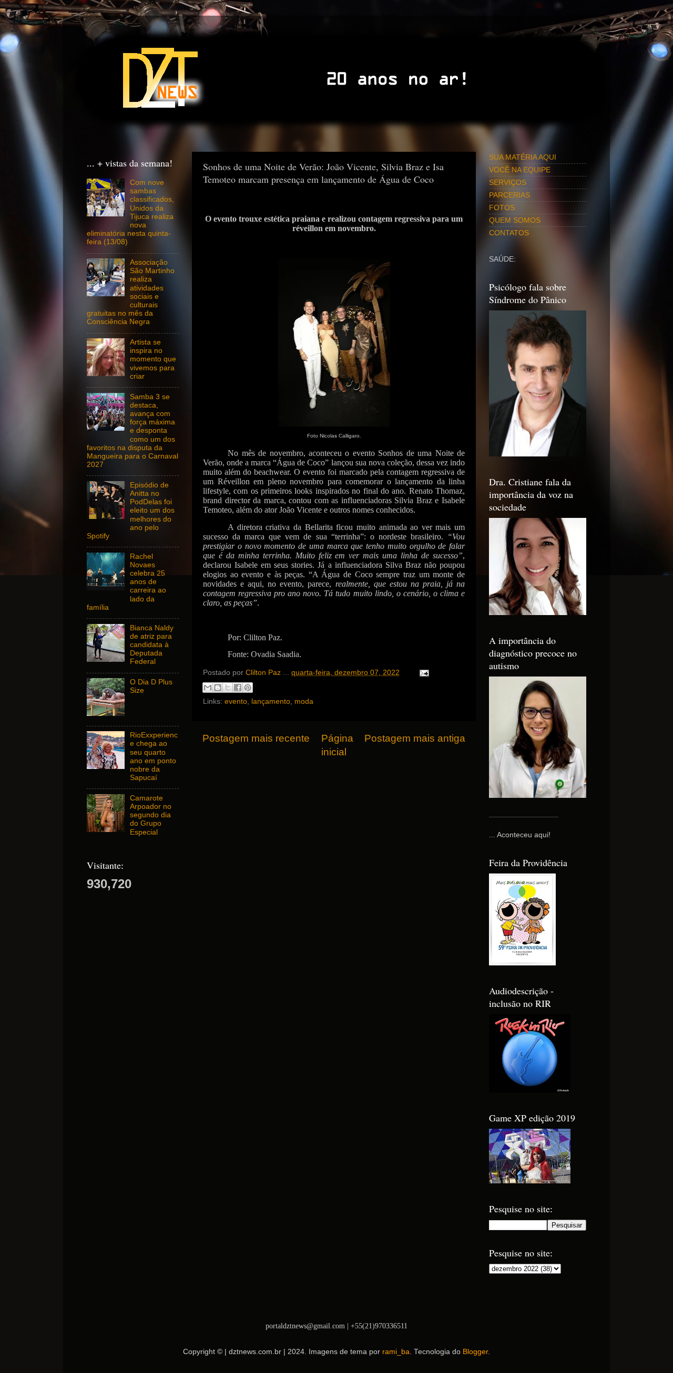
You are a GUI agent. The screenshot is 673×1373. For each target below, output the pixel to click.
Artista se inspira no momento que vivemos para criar (153, 359)
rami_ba (396, 1352)
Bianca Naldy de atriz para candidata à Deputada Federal (152, 645)
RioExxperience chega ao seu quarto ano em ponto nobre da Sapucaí (154, 756)
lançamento (270, 701)
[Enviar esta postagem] (422, 673)
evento (236, 701)
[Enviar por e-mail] (207, 687)
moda (303, 701)
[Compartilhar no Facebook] (237, 687)
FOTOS (502, 208)
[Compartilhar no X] (227, 687)
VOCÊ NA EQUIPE (519, 170)
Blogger (475, 1352)
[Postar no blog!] (217, 687)
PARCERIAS (509, 195)
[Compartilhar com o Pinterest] (247, 687)
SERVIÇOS (507, 182)
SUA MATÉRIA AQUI (522, 157)
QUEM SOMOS (515, 220)
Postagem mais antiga (414, 738)
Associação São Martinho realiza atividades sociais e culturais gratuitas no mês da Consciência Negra (131, 292)
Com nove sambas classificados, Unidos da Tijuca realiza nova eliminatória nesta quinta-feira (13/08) (130, 212)
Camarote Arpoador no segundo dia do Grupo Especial (150, 815)
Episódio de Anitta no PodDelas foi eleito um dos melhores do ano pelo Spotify (131, 510)
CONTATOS (509, 233)
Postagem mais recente (256, 738)
